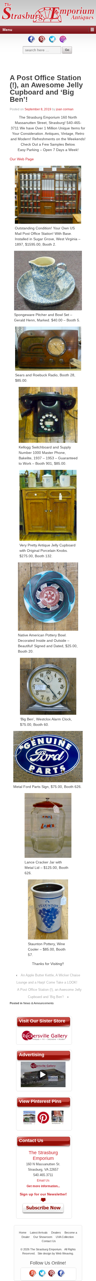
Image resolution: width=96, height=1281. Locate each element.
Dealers (56, 1232)
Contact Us (49, 1241)
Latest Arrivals (39, 1232)
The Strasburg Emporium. (46, 1249)
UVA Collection (65, 1236)
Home (22, 1232)
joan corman (64, 109)
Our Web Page (22, 159)
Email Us (43, 1180)
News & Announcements (38, 1003)
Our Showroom (42, 1236)
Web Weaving (64, 1253)
